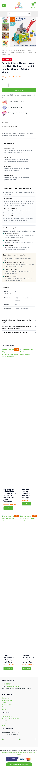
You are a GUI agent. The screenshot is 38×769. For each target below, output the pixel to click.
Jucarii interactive (16, 50)
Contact (4, 709)
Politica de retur (6, 704)
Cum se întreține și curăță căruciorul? (14, 332)
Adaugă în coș (19, 90)
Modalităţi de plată (7, 700)
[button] (33, 19)
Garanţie (4, 707)
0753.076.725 (6, 684)
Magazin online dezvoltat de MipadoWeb (14, 752)
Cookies (4, 721)
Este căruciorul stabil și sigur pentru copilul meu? (16, 321)
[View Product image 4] (5, 43)
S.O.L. (3, 725)
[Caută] (29, 14)
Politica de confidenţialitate (10, 718)
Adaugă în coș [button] (8, 508)
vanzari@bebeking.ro (12, 686)
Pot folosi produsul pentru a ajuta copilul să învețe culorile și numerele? (16, 327)
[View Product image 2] (5, 28)
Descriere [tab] (5, 123)
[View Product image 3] (5, 36)
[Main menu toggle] (4, 5)
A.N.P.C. (4, 723)
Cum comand (6, 698)
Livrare (4, 702)
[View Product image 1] (5, 20)
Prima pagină (6, 50)
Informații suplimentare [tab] (9, 126)
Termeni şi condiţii (7, 716)
